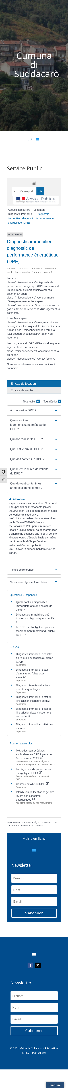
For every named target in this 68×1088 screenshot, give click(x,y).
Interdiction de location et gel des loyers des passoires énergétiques (35, 795)
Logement (40, 209)
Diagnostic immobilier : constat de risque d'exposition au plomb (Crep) (34, 657)
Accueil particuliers (19, 209)
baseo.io (39, 825)
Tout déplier (51, 401)
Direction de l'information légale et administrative (33, 822)
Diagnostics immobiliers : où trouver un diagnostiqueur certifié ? (35, 618)
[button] (33, 410)
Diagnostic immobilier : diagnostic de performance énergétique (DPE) (31, 218)
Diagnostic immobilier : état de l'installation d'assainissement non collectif (33, 712)
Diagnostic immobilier (21, 213)
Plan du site (39, 1052)
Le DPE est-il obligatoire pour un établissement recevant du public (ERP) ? (35, 631)
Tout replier (29, 401)
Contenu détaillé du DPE (31, 784)
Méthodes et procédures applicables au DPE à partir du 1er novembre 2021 (34, 754)
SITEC (25, 1052)
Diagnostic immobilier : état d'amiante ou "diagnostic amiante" (32, 673)
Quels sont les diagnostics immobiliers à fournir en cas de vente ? (34, 605)
